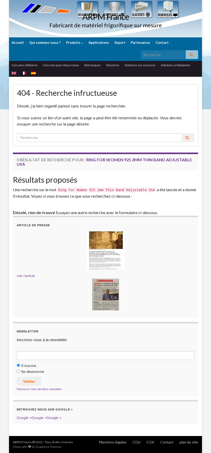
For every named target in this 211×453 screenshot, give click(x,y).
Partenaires (140, 42)
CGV (150, 442)
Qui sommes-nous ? (45, 42)
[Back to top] (199, 441)
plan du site (189, 442)
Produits (73, 42)
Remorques (92, 65)
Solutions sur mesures (140, 65)
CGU (136, 442)
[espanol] (33, 73)
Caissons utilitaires (25, 65)
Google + (24, 418)
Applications (99, 42)
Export (120, 42)
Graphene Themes (48, 447)
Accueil (18, 42)
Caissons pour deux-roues (61, 65)
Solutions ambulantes (175, 65)
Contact (162, 42)
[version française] (24, 73)
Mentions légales (113, 442)
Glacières (112, 65)
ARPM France (105, 17)
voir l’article (26, 276)
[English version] (14, 73)
